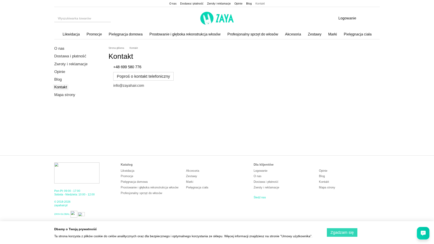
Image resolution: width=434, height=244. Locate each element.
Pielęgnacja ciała (358, 34)
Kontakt (260, 3)
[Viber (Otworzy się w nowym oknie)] (67, 3)
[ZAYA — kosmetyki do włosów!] (76, 172)
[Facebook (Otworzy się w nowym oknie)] (61, 3)
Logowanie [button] (260, 170)
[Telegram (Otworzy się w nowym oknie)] (72, 3)
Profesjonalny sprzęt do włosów (252, 34)
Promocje (94, 34)
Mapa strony (64, 95)
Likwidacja (71, 34)
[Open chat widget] (423, 233)
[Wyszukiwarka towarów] (107, 18)
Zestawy (314, 34)
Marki (332, 34)
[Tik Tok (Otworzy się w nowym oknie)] (78, 3)
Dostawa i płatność (191, 3)
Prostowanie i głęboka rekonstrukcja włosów (185, 34)
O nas (173, 3)
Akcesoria (293, 34)
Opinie (238, 3)
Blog (249, 3)
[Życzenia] (364, 18)
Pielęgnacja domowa (126, 34)
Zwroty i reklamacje (219, 3)
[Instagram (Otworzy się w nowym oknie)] (56, 3)
